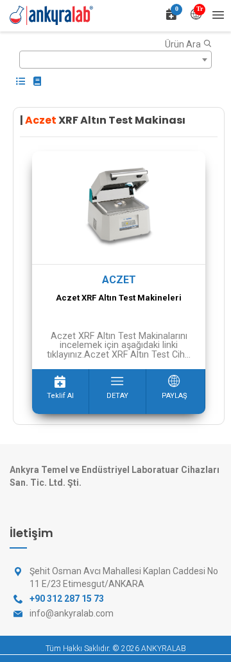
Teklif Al (60, 395)
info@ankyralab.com (72, 613)
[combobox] (115, 60)
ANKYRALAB (163, 648)
